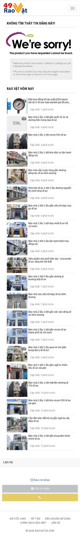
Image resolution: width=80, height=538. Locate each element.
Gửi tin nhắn (42, 488)
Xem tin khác (42, 480)
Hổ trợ (35, 518)
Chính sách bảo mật (33, 522)
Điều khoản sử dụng (57, 518)
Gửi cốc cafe (18, 518)
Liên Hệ (55, 522)
